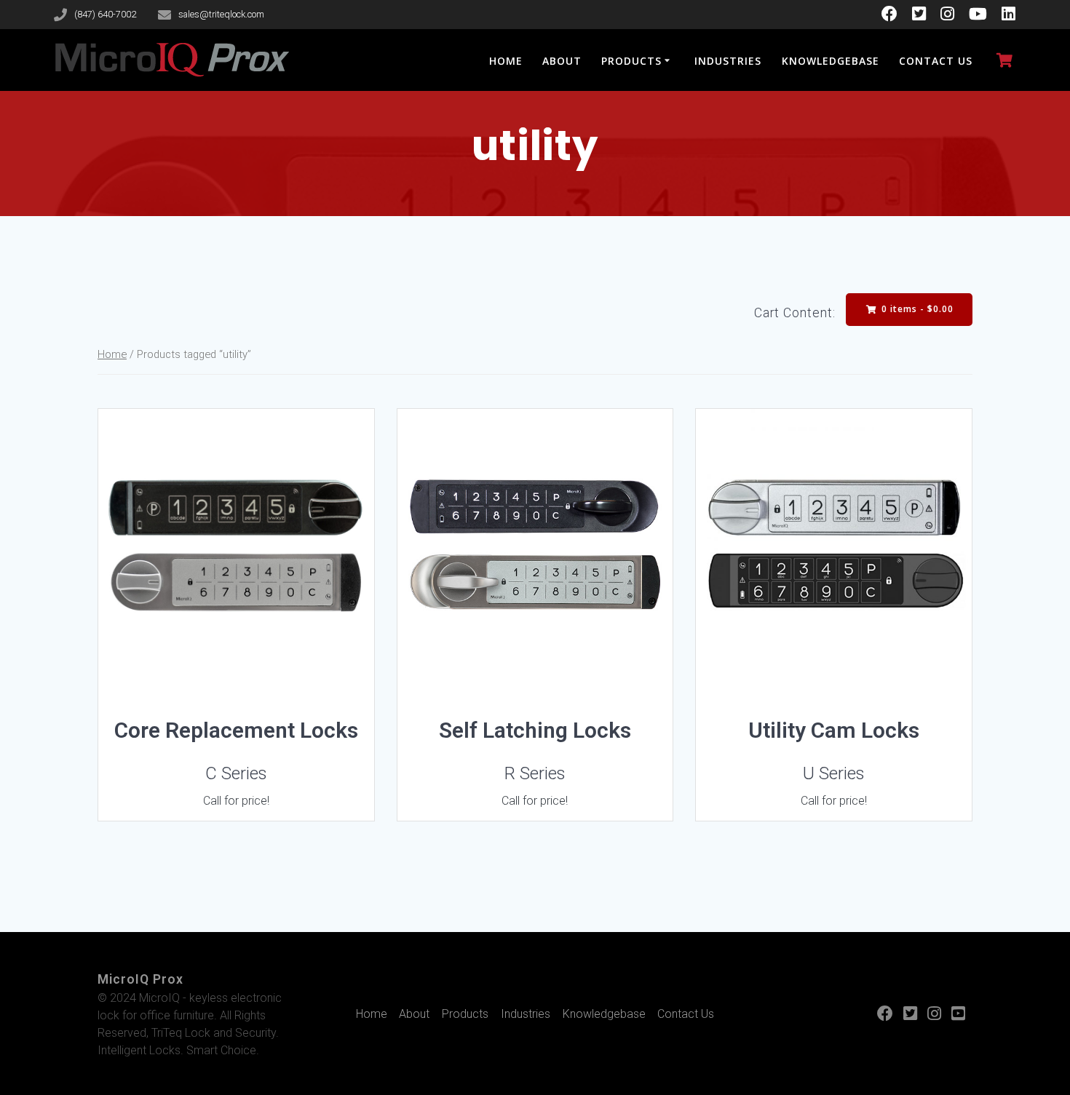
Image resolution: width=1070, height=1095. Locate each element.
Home (506, 61)
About (562, 61)
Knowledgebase (830, 61)
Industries (727, 61)
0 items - (916, 309)
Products (631, 61)
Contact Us (935, 61)
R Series (535, 773)
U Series (834, 773)
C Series (236, 773)
